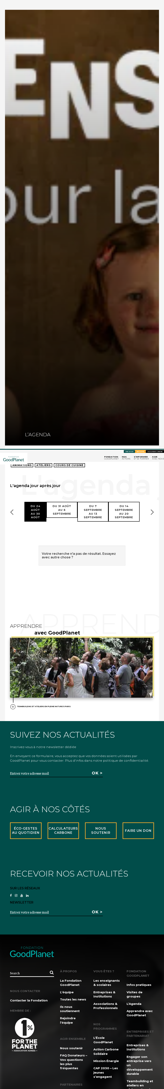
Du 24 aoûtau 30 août (35, 511)
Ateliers (43, 465)
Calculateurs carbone (154, 451)
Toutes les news (73, 999)
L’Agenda (134, 1004)
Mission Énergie (106, 1061)
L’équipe (67, 992)
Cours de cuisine (69, 465)
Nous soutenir (71, 1048)
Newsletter (140, 451)
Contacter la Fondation (29, 1000)
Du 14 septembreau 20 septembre (124, 511)
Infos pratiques (139, 985)
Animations (22, 465)
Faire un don (129, 451)
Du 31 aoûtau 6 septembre (62, 509)
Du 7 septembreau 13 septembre (93, 511)
